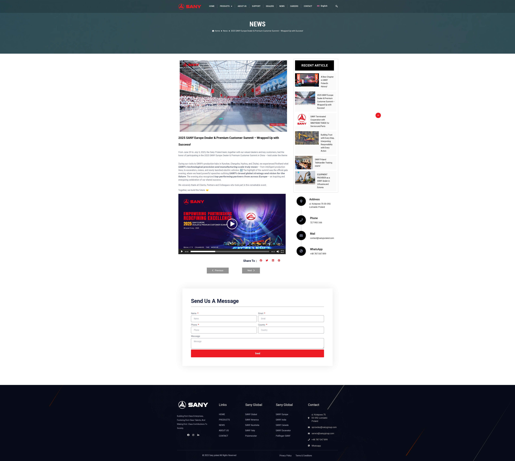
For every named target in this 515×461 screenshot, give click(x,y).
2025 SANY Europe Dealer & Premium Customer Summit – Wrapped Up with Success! (325, 101)
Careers (294, 6)
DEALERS (270, 6)
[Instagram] (193, 435)
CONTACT (308, 6)
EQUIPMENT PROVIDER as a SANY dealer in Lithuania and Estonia (323, 180)
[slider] (230, 251)
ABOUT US (242, 6)
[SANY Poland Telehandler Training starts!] (304, 162)
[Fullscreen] (282, 251)
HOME (211, 6)
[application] (232, 224)
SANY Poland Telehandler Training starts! (323, 162)
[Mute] (278, 251)
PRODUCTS (225, 6)
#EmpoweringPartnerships (189, 158)
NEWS (282, 6)
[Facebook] (188, 435)
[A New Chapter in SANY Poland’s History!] (307, 80)
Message (195, 336)
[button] (232, 224)
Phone (194, 325)
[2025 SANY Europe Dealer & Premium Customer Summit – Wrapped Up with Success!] (305, 98)
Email (261, 313)
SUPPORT (256, 6)
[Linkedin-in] (198, 435)
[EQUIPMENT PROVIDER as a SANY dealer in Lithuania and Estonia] (305, 177)
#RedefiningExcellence (210, 158)
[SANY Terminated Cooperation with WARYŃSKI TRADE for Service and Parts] (301, 119)
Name (194, 313)
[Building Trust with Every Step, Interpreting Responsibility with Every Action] (307, 138)
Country (262, 325)
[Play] (182, 251)
